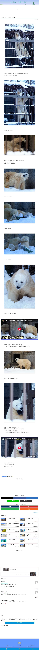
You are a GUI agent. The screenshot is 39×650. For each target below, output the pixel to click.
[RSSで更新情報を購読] (29, 509)
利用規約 (19, 645)
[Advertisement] (19, 13)
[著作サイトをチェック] (10, 506)
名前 (2, 615)
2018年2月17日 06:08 (4, 583)
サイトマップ (29, 646)
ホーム (7, 645)
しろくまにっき (4, 476)
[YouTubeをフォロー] (29, 506)
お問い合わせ (32, 645)
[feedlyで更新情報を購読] (10, 509)
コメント (3, 603)
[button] (26, 501)
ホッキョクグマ (10, 476)
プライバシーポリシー (10, 646)
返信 (36, 597)
